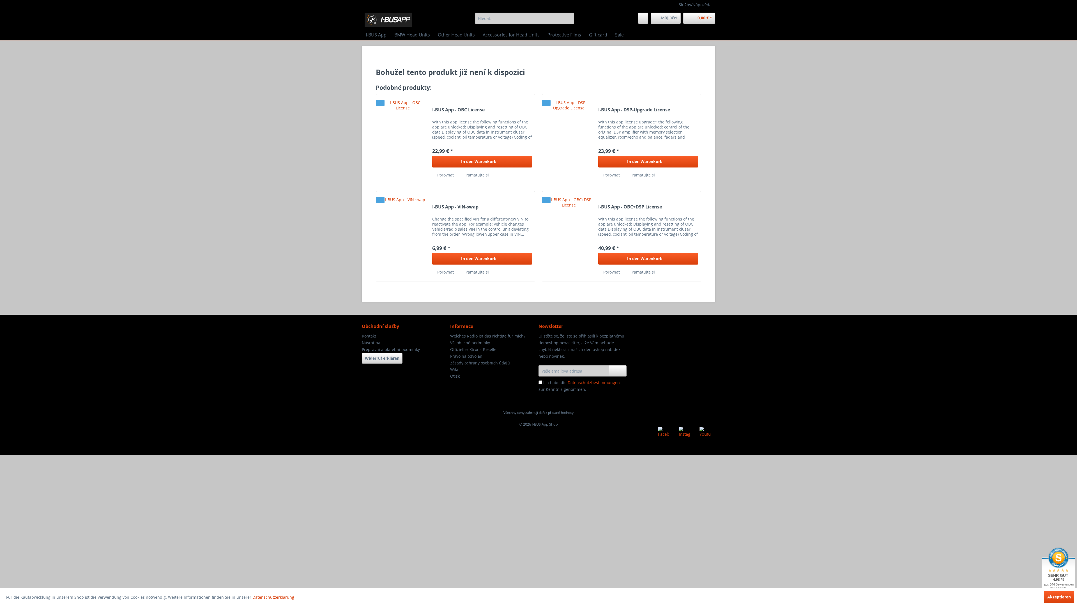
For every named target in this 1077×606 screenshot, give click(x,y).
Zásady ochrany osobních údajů (480, 363)
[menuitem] (524, 18)
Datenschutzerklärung (273, 597)
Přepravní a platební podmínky (391, 349)
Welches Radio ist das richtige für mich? (487, 336)
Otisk (455, 376)
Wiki (454, 369)
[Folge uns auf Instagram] (684, 432)
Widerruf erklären (382, 358)
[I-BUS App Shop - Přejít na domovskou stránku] (388, 20)
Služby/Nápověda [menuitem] (695, 4)
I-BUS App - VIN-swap (455, 207)
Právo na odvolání (467, 356)
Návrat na (371, 342)
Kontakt (369, 336)
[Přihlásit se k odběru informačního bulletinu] (618, 371)
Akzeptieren (1059, 597)
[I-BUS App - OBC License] (403, 139)
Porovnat (445, 175)
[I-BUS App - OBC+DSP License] (569, 236)
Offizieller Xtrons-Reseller (474, 349)
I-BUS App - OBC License (458, 110)
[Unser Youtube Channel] (705, 432)
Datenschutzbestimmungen (594, 382)
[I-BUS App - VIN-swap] (403, 236)
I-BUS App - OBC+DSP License (630, 207)
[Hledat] (569, 18)
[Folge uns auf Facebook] (663, 432)
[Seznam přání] (643, 18)
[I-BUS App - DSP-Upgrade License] (569, 139)
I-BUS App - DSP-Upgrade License (634, 110)
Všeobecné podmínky (470, 342)
